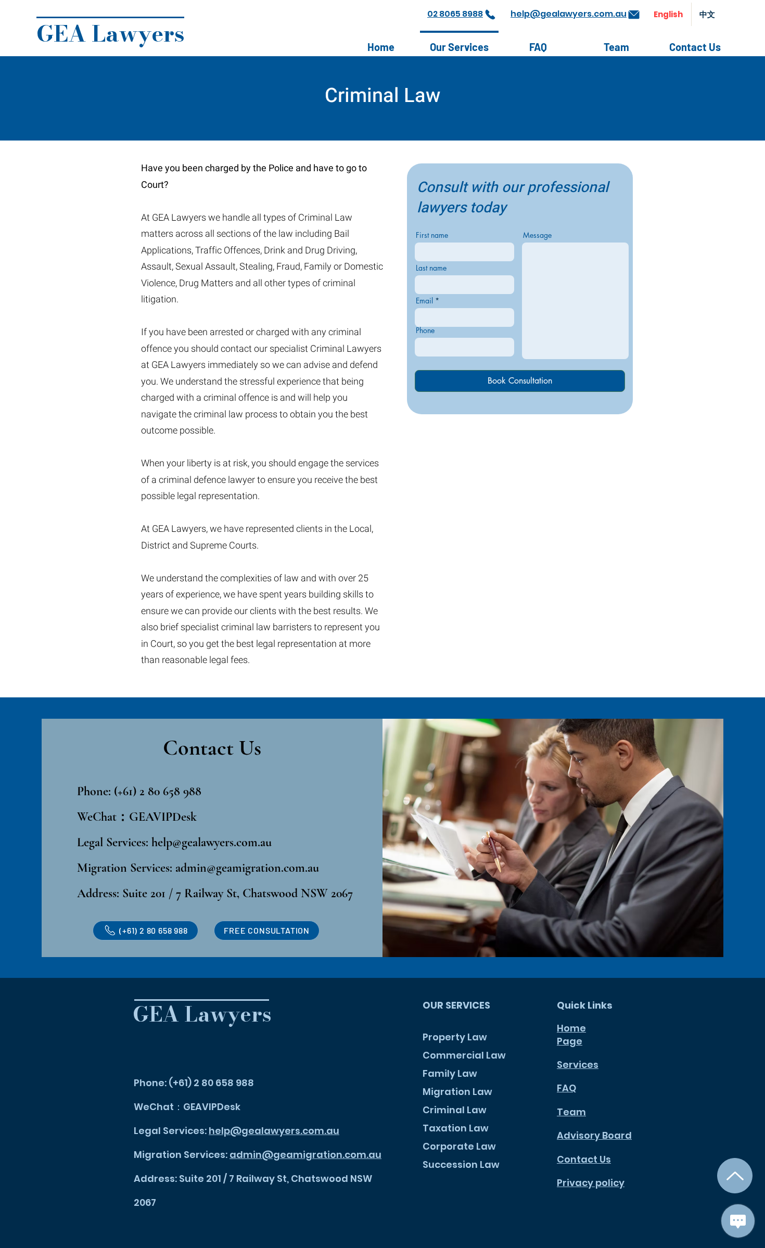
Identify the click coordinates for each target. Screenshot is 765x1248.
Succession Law (461, 1164)
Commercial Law (464, 1055)
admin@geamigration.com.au (247, 867)
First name (432, 235)
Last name (431, 268)
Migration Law (457, 1091)
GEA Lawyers (110, 33)
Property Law (455, 1036)
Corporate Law (459, 1146)
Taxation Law (456, 1128)
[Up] (735, 1175)
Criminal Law (455, 1109)
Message (537, 235)
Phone (425, 330)
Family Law (450, 1073)
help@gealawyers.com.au (211, 842)
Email (424, 300)
